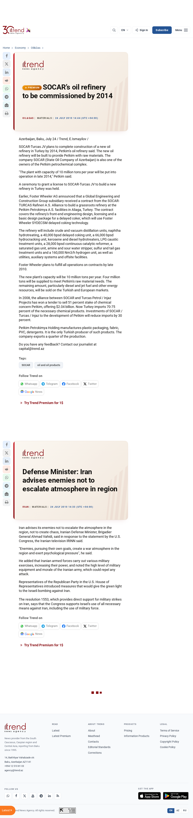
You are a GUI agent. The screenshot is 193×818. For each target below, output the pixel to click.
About (91, 730)
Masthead (94, 735)
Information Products (136, 735)
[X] (24, 795)
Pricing (128, 730)
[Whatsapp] (8, 795)
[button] (6, 55)
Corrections (95, 752)
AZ (177, 810)
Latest (56, 730)
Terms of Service (169, 730)
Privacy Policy (168, 735)
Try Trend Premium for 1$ (43, 403)
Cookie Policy (167, 747)
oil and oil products (48, 365)
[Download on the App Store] (149, 796)
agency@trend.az (14, 770)
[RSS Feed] (57, 795)
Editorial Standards (99, 747)
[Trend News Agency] (15, 727)
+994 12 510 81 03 (14, 766)
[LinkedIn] (49, 795)
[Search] (114, 30)
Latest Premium (61, 735)
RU (184, 810)
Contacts (93, 741)
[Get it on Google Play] (175, 796)
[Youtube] (32, 795)
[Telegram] (41, 795)
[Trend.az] (17, 30)
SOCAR (26, 365)
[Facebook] (16, 795)
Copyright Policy (169, 741)
